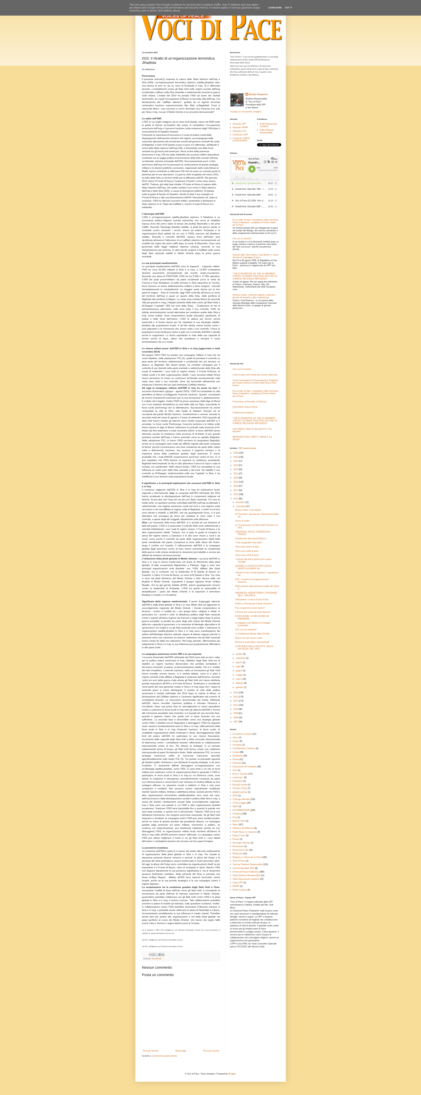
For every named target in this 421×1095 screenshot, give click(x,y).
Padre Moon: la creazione (245, 832)
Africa (235, 737)
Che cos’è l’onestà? (242, 238)
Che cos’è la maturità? (246, 629)
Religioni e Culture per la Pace (247, 857)
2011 (236, 705)
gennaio (240, 687)
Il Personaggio (239, 803)
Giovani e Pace (240, 788)
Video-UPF (238, 882)
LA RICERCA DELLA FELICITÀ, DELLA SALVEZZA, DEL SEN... (254, 647)
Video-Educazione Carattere (268, 125)
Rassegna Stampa (241, 842)
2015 (236, 498)
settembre (241, 658)
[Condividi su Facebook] (159, 954)
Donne (236, 759)
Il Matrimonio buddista (243, 412)
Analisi (236, 741)
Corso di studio (242, 521)
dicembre (240, 502)
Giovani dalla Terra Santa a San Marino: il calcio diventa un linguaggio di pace (255, 256)
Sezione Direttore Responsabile (247, 864)
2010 (236, 709)
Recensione (238, 846)
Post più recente (150, 1051)
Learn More (275, 7)
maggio (239, 675)
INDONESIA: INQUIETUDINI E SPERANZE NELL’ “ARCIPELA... (256, 594)
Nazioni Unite (239, 821)
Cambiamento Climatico (244, 748)
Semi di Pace (239, 861)
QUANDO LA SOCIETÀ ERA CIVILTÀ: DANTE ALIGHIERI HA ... (253, 567)
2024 (236, 461)
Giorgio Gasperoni (258, 94)
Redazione (238, 853)
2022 (236, 469)
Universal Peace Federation (246, 872)
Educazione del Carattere (245, 766)
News (235, 824)
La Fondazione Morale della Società (252, 633)
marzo (239, 679)
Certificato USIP (240, 134)
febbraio (240, 683)
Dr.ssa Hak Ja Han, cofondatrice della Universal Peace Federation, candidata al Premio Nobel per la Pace (255, 222)
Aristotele (237, 745)
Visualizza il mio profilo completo (245, 111)
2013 (236, 696)
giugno (239, 670)
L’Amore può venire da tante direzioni (252, 612)
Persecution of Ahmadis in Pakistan (250, 401)
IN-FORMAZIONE (241, 810)
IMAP (235, 806)
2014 (236, 692)
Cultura (236, 752)
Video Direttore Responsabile (267, 131)
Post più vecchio (211, 1051)
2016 (236, 494)
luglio (238, 666)
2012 (236, 701)
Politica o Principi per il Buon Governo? (253, 603)
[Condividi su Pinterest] (163, 954)
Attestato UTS (239, 131)
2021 (236, 473)
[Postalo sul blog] (153, 954)
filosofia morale (240, 784)
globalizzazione (240, 792)
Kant (235, 817)
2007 (236, 721)
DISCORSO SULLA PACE (245, 407)
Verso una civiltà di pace (247, 551)
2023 (236, 465)
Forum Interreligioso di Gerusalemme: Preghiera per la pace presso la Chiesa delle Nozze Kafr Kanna (255, 383)
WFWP (236, 886)
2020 (236, 478)
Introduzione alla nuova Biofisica (250, 538)
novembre (241, 506)
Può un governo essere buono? (250, 608)
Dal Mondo (156, 958)
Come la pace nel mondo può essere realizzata (255, 374)
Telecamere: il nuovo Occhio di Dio (251, 599)
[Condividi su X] (156, 954)
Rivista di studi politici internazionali (252, 642)
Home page (180, 1051)
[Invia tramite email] (150, 954)
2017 (236, 490)
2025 (236, 457)
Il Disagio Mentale (241, 799)
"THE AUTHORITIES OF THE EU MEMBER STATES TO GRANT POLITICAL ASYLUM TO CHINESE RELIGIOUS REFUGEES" (255, 276)
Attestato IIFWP (240, 127)
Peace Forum (239, 835)
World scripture (240, 890)
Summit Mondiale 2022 (243, 868)
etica (235, 770)
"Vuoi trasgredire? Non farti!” (248, 542)
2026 (236, 453)
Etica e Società (240, 774)
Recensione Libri (240, 850)
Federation (238, 781)
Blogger (231, 1074)
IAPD (235, 795)
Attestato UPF (239, 124)
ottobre (239, 654)
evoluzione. (238, 777)
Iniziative (237, 813)
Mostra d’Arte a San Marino (248, 510)
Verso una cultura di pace (247, 546)
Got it (288, 7)
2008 (236, 717)
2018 (236, 486)
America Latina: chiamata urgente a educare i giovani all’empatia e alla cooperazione (254, 296)
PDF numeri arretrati (247, 448)
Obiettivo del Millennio (243, 828)
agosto (239, 662)
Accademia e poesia (242, 734)
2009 (236, 713)
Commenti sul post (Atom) (164, 1056)
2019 (236, 482)
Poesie (236, 839)
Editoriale (237, 763)
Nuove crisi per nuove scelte (248, 638)
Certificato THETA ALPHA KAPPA (241, 139)
